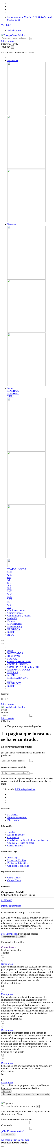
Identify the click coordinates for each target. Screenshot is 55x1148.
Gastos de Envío (15, 845)
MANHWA (13, 391)
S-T (9, 583)
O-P (9, 604)
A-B (9, 585)
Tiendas (11, 832)
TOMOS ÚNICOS (16, 569)
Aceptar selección (26, 1094)
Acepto (21, 937)
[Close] (2, 643)
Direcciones (13, 820)
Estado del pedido (16, 834)
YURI (10, 396)
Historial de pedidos (17, 817)
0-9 (9, 577)
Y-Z (9, 607)
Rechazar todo (8, 937)
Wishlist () (6, 25)
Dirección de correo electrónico (16, 1119)
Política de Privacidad (17, 863)
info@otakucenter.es (11, 906)
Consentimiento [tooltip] (8, 947)
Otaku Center (13, 877)
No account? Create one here (15, 1140)
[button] (7, 964)
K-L (9, 588)
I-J (8, 580)
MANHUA (13, 393)
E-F (9, 602)
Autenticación (14, 30)
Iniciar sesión (7, 704)
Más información (9, 933)
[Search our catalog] (31, 716)
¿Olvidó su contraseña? (12, 1131)
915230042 (6, 900)
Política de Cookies (16, 860)
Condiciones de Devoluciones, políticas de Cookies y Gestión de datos (27, 841)
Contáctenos (13, 837)
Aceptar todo (43, 1094)
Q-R (9, 574)
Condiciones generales (18, 865)
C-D (9, 594)
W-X (9, 599)
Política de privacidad (25, 789)
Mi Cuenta (12, 814)
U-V (9, 591)
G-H (9, 572)
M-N (9, 596)
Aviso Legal (13, 857)
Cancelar (6, 1091)
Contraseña (6, 1125)
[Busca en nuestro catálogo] (31, 761)
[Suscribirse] (31, 773)
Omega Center (14, 880)
